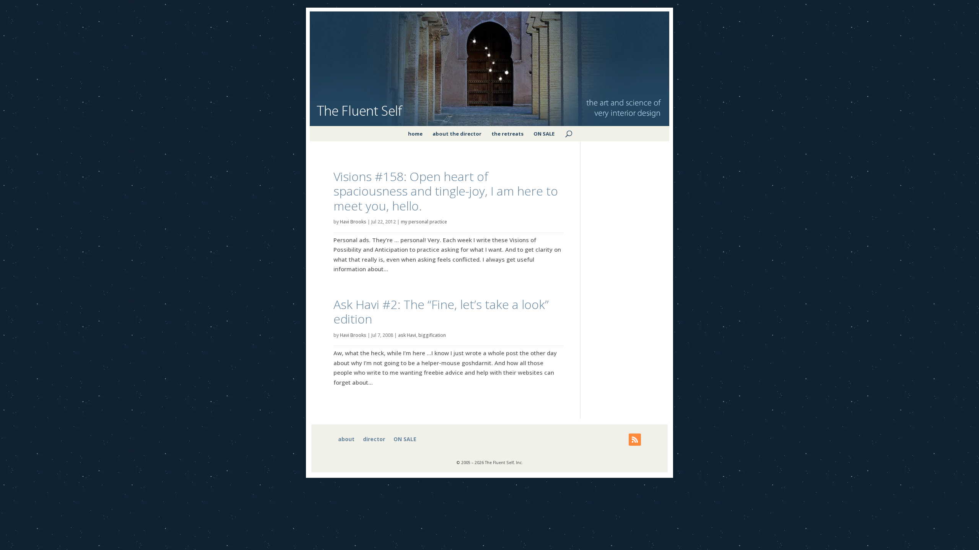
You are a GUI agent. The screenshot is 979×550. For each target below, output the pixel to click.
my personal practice (424, 221)
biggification (432, 335)
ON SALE (544, 133)
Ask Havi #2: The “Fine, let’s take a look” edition (441, 311)
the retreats (507, 133)
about (346, 440)
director (374, 440)
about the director (457, 133)
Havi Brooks (353, 221)
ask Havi (407, 335)
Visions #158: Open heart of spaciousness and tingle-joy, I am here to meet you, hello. (445, 191)
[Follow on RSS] (635, 440)
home (415, 133)
